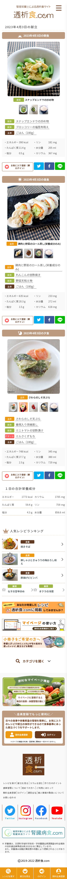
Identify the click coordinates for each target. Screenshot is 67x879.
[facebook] (49, 166)
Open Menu (59, 8)
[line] (60, 166)
